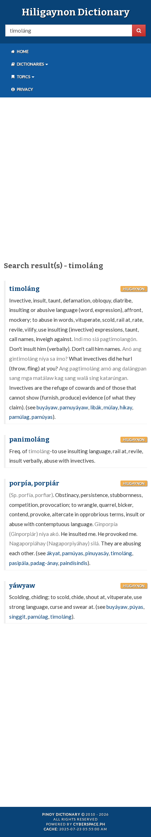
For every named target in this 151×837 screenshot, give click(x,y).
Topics (23, 76)
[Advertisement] (75, 178)
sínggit (17, 616)
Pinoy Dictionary (61, 814)
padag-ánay (44, 563)
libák (95, 407)
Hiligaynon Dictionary (76, 12)
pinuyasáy (97, 553)
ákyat (53, 553)
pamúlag (19, 417)
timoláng (24, 289)
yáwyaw (22, 586)
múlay (111, 407)
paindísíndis (73, 563)
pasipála (18, 563)
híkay (126, 407)
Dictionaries (30, 64)
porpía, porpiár (34, 483)
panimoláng (29, 439)
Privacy (24, 89)
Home (22, 51)
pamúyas (42, 417)
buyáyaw (47, 407)
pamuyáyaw (74, 407)
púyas (136, 607)
